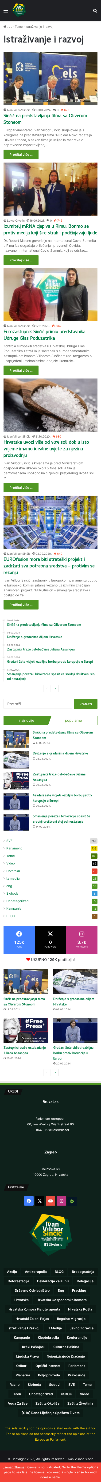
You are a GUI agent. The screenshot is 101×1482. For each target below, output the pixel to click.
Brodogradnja (83, 1272)
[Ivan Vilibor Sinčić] (19, 10)
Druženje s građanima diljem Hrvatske (60, 754)
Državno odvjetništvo (32, 1290)
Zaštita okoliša (47, 1403)
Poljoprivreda (49, 1375)
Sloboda (12, 893)
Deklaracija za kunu (53, 1281)
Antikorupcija (36, 1272)
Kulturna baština (66, 1347)
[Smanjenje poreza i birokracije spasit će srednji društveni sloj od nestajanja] (16, 822)
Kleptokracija (48, 1337)
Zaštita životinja (80, 1403)
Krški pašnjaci (33, 1347)
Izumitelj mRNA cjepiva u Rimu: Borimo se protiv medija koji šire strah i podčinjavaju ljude (50, 230)
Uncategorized (17, 901)
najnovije (26, 720)
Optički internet (47, 1366)
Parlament (14, 848)
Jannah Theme (13, 1467)
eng (9, 886)
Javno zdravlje (81, 1328)
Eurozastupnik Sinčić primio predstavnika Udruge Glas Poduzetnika (44, 335)
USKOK (66, 1394)
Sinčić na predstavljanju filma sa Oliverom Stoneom (45, 119)
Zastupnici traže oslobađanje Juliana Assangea (59, 777)
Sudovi (54, 1384)
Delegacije (85, 1281)
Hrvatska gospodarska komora (62, 1300)
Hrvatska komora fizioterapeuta (34, 1309)
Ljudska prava (27, 1356)
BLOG (10, 916)
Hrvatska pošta (80, 1309)
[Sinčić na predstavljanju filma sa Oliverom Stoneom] (50, 78)
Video (10, 863)
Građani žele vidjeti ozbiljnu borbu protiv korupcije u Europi (62, 798)
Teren (16, 1394)
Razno (15, 1384)
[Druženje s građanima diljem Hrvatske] (16, 760)
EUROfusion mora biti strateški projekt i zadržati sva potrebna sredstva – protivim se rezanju (49, 566)
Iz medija (13, 878)
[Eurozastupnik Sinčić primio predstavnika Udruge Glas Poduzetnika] (50, 294)
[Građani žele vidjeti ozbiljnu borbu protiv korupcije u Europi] (16, 801)
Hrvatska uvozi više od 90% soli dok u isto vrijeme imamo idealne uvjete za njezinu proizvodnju (46, 449)
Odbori (21, 1366)
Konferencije (77, 1337)
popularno (73, 720)
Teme (19, 26)
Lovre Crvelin (16, 220)
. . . (9, 26)
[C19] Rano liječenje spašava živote (51, 1413)
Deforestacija (18, 1281)
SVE (9, 841)
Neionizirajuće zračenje (66, 1356)
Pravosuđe (76, 1375)
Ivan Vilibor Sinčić (19, 110)
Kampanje (13, 908)
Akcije (12, 1272)
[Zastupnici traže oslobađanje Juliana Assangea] (16, 780)
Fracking (79, 1290)
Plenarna (23, 1375)
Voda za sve (17, 1403)
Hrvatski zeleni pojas (32, 1319)
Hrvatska (13, 871)
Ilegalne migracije (71, 1319)
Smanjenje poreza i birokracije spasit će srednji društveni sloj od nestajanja (61, 819)
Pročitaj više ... (21, 154)
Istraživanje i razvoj (23, 1328)
